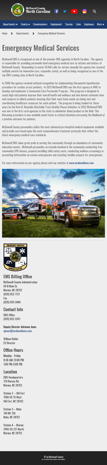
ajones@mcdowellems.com (17, 331)
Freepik (46, 459)
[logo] (18, 8)
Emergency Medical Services (51, 33)
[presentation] (18, 10)
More (99, 24)
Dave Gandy (50, 459)
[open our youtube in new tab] (74, 11)
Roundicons (63, 459)
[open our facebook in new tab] (56, 11)
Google (59, 459)
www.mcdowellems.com (81, 163)
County (24, 24)
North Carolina (38, 11)
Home (4, 33)
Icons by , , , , (53, 459)
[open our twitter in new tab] (64, 11)
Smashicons (55, 459)
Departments (9, 24)
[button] (56, 11)
